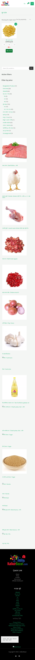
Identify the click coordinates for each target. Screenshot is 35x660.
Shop (17, 576)
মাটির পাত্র (17, 612)
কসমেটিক (17, 604)
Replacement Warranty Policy (17, 625)
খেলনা (17, 607)
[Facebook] (19, 656)
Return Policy (17, 627)
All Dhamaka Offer (17, 615)
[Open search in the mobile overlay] (17, 68)
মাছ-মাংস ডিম (17, 594)
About (17, 574)
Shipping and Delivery (17, 629)
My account (17, 579)
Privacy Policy (17, 622)
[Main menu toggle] (32, 3)
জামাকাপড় (18, 605)
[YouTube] (16, 656)
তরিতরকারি (17, 592)
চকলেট (17, 602)
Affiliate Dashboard (17, 581)
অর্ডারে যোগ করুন (9, 50)
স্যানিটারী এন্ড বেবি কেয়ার (17, 609)
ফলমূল (17, 600)
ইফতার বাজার (17, 614)
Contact (17, 577)
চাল (17, 597)
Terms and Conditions (17, 630)
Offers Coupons (16, 632)
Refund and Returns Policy (17, 624)
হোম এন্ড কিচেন (17, 610)
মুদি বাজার (17, 595)
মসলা (17, 599)
